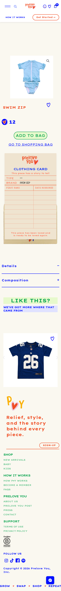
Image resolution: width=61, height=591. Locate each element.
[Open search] (15, 7)
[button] (48, 61)
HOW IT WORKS (15, 17)
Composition (15, 280)
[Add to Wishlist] (48, 105)
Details (9, 266)
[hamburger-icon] (7, 6)
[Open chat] (50, 580)
